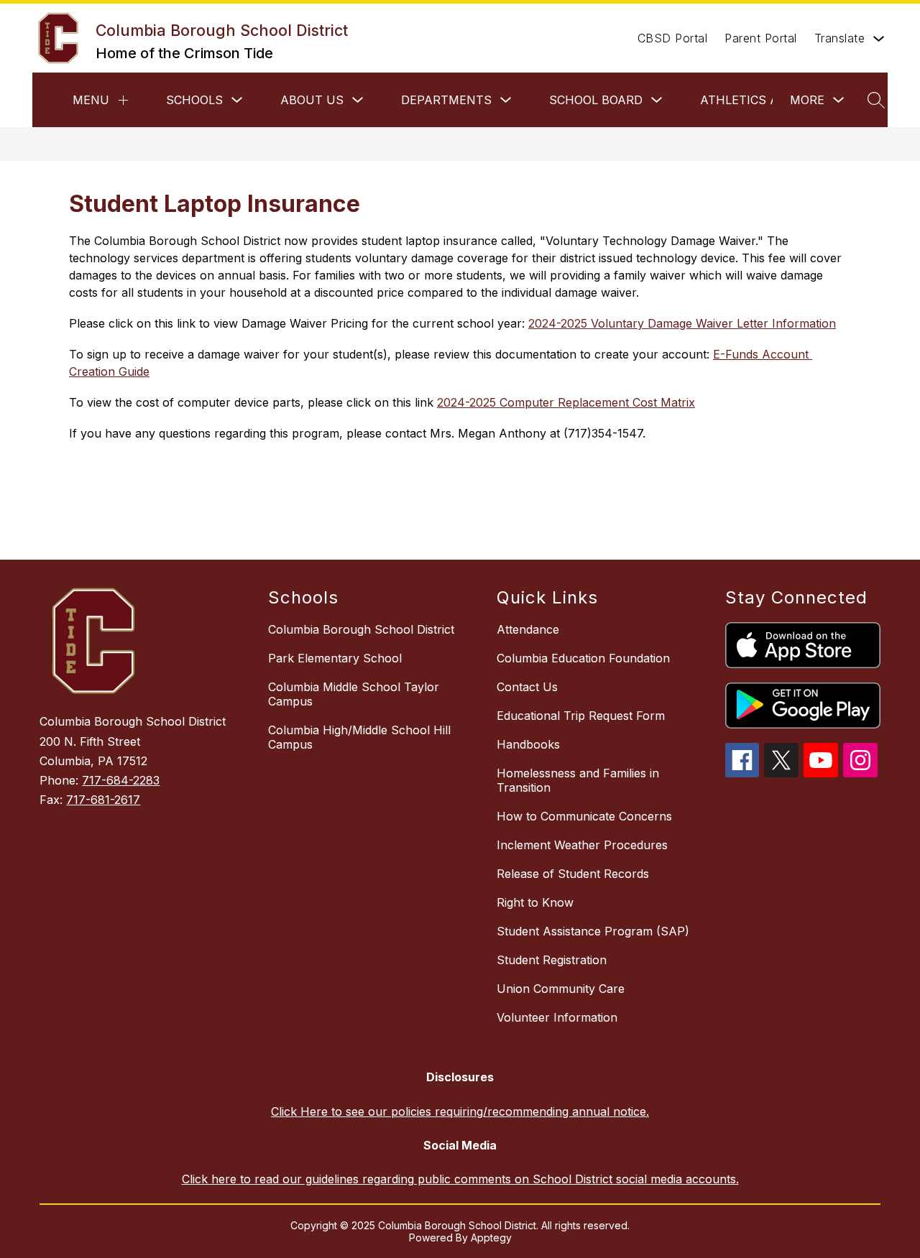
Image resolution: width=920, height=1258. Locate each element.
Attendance (528, 629)
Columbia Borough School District (361, 629)
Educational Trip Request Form (581, 715)
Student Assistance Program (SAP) (593, 931)
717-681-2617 (103, 799)
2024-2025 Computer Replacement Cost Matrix (566, 402)
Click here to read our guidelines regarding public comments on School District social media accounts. (460, 1179)
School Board (596, 100)
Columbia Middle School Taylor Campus (353, 694)
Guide (134, 371)
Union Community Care (561, 988)
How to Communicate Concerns (584, 816)
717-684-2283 (121, 780)
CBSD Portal (673, 38)
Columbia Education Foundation (583, 658)
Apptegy (491, 1237)
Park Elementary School (335, 658)
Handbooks (528, 744)
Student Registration (552, 960)
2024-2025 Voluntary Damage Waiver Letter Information (682, 323)
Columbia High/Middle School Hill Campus (359, 737)
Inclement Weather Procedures (582, 845)
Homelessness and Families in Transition (578, 780)
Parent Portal (760, 38)
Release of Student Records (573, 873)
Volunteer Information (557, 1017)
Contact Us (527, 687)
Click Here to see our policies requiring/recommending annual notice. (460, 1111)
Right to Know (535, 902)
